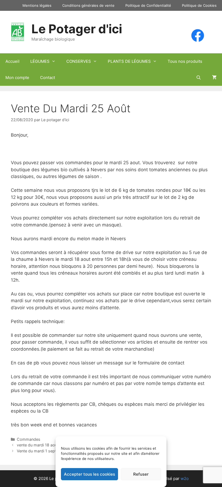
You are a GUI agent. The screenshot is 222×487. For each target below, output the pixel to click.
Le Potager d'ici (76, 28)
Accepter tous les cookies (89, 474)
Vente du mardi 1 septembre (42, 451)
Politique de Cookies (199, 5)
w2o (185, 478)
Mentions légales (36, 5)
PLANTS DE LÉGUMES (129, 61)
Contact (47, 77)
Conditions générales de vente (88, 5)
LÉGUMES (40, 61)
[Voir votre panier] (214, 78)
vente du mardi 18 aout (37, 445)
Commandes (28, 439)
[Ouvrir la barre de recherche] (199, 78)
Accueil (12, 61)
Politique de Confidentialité (148, 5)
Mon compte (17, 77)
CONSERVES (78, 61)
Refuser (141, 474)
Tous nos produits (185, 61)
